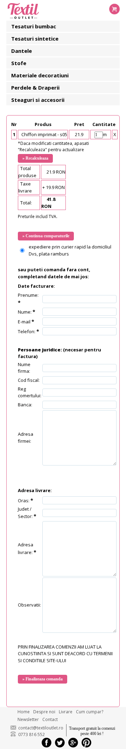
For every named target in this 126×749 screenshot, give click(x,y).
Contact (50, 719)
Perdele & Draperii (35, 87)
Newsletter (28, 719)
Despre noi (44, 712)
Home (24, 712)
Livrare (65, 712)
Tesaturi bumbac (33, 26)
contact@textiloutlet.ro (40, 728)
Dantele (21, 50)
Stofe (18, 62)
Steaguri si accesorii (37, 99)
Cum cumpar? (89, 712)
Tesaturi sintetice (34, 38)
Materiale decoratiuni (40, 75)
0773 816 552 (31, 734)
